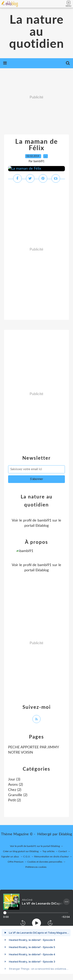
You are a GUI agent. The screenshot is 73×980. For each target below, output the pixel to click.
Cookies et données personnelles (44, 862)
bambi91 (44, 520)
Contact (62, 851)
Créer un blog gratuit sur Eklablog (21, 851)
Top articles (48, 851)
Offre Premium (16, 862)
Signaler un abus (10, 856)
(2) (15, 784)
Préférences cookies (35, 867)
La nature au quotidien (36, 32)
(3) (14, 779)
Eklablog (65, 834)
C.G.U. (26, 856)
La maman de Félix (36, 145)
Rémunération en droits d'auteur (51, 856)
